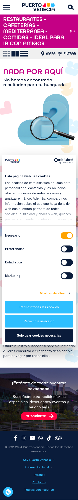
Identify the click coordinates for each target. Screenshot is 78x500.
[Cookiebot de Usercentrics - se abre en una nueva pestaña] (55, 161)
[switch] (67, 248)
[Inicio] (38, 7)
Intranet (39, 475)
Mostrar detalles (52, 293)
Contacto (39, 482)
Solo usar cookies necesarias (39, 335)
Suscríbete (36, 416)
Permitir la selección (39, 321)
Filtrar (70, 53)
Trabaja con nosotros (39, 490)
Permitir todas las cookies (39, 307)
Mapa (50, 53)
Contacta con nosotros (8, 492)
